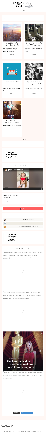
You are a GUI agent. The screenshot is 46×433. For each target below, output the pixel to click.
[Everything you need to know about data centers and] (23, 311)
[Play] (4, 189)
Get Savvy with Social (23, 4)
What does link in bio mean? (28, 219)
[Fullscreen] (41, 189)
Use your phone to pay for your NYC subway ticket (34, 44)
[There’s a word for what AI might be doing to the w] (23, 391)
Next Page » (25, 139)
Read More (12, 54)
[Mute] (39, 189)
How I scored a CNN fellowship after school (12, 121)
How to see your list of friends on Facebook (28, 222)
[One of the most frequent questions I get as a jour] (23, 351)
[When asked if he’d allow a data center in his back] (23, 271)
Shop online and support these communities (12, 83)
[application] (23, 179)
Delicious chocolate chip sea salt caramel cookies (28, 226)
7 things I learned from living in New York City (12, 44)
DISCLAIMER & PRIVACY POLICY (36, 431)
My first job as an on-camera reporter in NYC (34, 83)
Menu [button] (24, 10)
